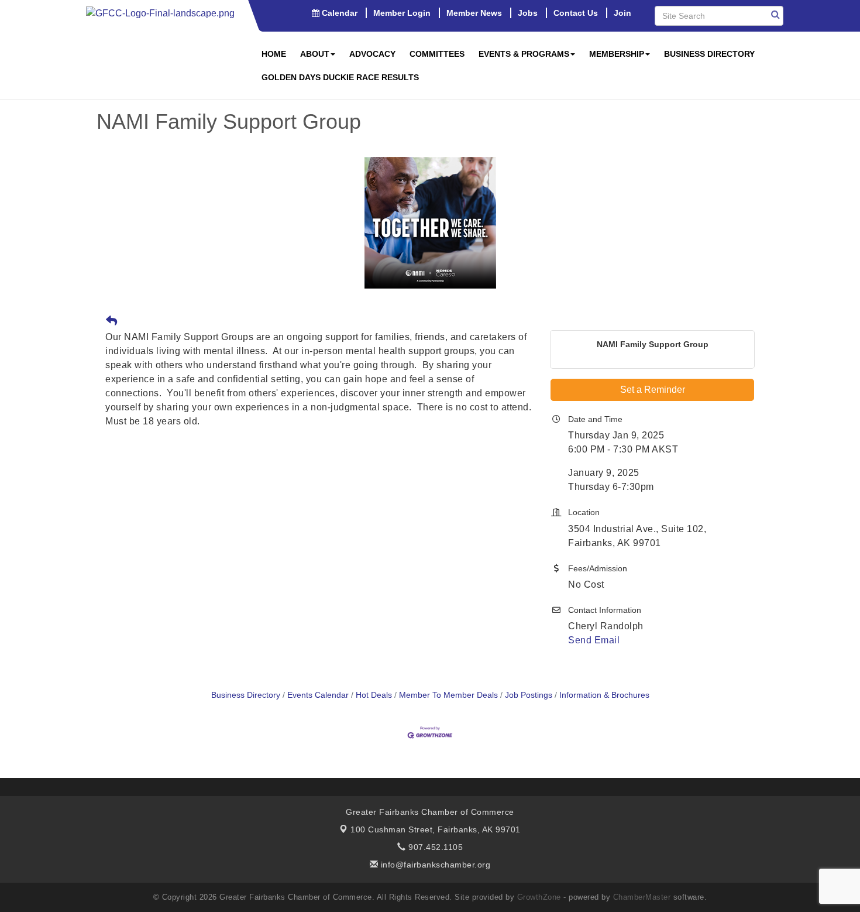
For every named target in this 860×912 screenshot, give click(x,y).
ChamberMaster (642, 897)
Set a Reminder (652, 390)
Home (274, 54)
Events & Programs (524, 54)
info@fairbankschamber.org (434, 864)
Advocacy (372, 54)
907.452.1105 (434, 847)
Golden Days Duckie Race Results (340, 77)
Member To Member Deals (448, 695)
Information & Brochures (604, 695)
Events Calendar (318, 695)
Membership (616, 54)
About (314, 54)
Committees (437, 54)
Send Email (594, 640)
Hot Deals (374, 695)
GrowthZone (539, 897)
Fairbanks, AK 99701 (435, 829)
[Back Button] (111, 321)
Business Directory (709, 54)
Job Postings (528, 695)
